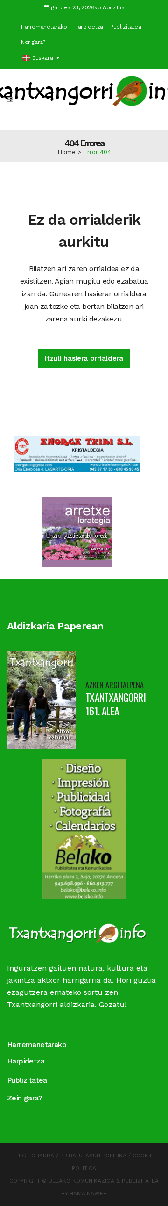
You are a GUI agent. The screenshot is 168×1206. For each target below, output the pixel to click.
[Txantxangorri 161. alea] (41, 699)
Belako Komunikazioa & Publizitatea (104, 1180)
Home (66, 152)
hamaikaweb (88, 1193)
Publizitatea (125, 26)
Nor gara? (33, 42)
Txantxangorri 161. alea (115, 704)
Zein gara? (24, 1097)
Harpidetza (88, 26)
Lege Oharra (34, 1155)
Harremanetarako (44, 26)
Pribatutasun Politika (93, 1155)
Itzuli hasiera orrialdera (84, 358)
